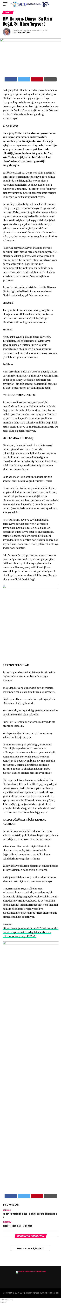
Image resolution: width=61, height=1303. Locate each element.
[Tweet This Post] (24, 79)
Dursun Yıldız (24, 33)
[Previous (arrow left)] (1, 1302)
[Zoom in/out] (11, 1299)
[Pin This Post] (37, 79)
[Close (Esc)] (1, 1299)
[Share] (4, 1299)
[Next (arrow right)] (4, 1302)
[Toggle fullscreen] (8, 1299)
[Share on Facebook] (11, 79)
